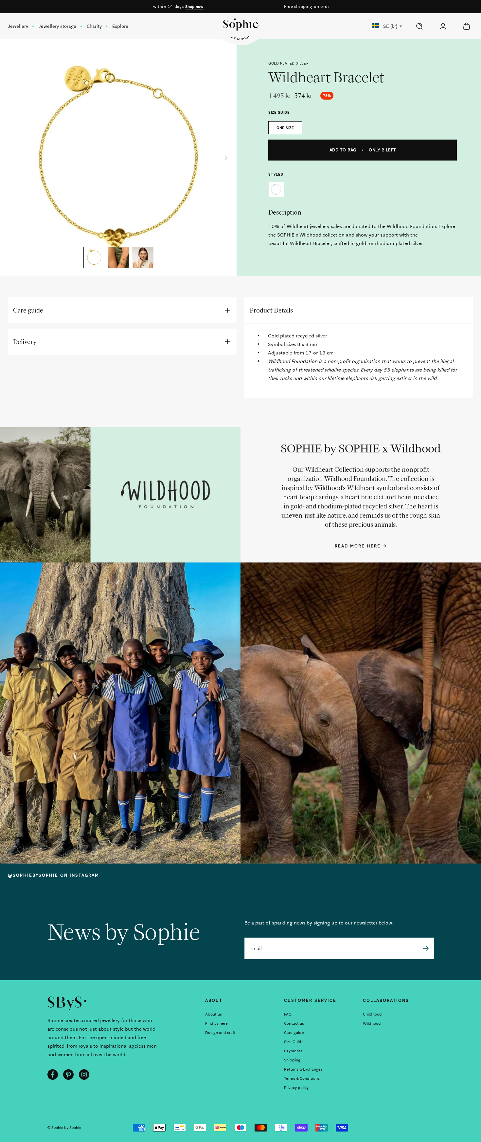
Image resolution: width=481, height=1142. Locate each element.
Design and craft (220, 1032)
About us (213, 1014)
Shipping (292, 1060)
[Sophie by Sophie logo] (240, 29)
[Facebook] (52, 1074)
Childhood (372, 1014)
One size (285, 127)
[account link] (443, 26)
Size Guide (294, 1041)
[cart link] (467, 26)
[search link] (419, 26)
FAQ (288, 1014)
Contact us (294, 1023)
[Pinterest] (68, 1074)
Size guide (279, 112)
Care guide (294, 1032)
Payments (293, 1051)
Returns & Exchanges (303, 1069)
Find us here (216, 1023)
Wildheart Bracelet (276, 189)
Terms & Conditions (302, 1078)
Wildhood (372, 1023)
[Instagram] (84, 1074)
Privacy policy (296, 1087)
